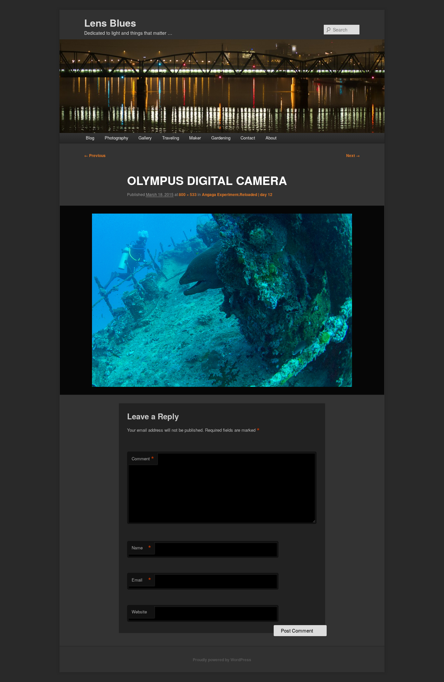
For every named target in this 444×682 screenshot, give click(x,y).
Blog (90, 138)
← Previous (95, 155)
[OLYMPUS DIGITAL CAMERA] (222, 300)
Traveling (170, 138)
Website (139, 612)
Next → (353, 155)
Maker (195, 138)
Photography (116, 138)
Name (141, 548)
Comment (143, 458)
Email (141, 580)
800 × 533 (188, 194)
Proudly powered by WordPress (222, 659)
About (271, 138)
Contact (248, 138)
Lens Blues (110, 23)
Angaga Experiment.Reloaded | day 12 (237, 194)
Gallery (145, 138)
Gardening (220, 138)
